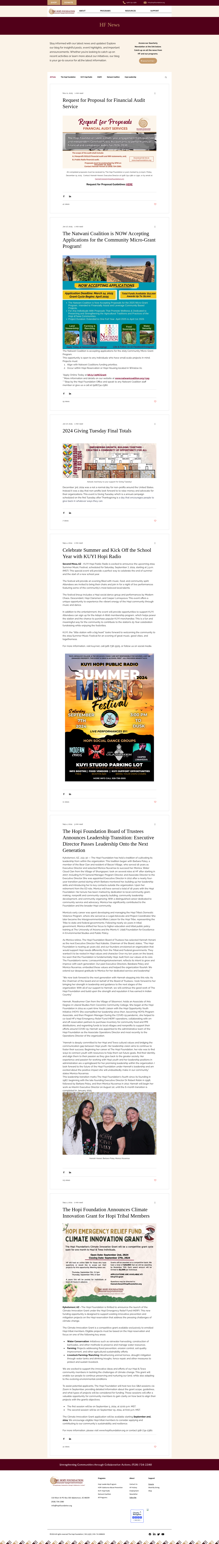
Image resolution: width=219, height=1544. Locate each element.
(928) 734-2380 (131, 2)
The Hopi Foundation (68, 77)
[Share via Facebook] (64, 196)
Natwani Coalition (113, 77)
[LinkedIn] (154, 1534)
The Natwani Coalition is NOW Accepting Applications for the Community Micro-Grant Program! (109, 240)
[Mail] (145, 2)
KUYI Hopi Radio (86, 77)
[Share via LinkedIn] (70, 196)
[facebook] (149, 1534)
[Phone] (124, 2)
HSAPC (99, 77)
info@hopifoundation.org (61, 1506)
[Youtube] (162, 1534)
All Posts (53, 77)
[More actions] (154, 93)
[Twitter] (158, 1534)
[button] (87, 11)
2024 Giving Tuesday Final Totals (97, 431)
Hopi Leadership (130, 77)
